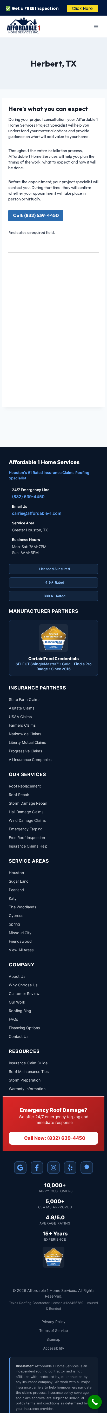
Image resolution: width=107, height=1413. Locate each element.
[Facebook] (37, 1167)
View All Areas (21, 950)
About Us (17, 976)
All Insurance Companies (30, 759)
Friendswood (20, 941)
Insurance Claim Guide (28, 1063)
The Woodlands (22, 907)
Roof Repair (19, 794)
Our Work (17, 1002)
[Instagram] (53, 1167)
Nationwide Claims (25, 734)
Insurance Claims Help (28, 846)
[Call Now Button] (95, 1402)
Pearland (16, 890)
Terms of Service (53, 1330)
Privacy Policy (53, 1321)
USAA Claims (20, 716)
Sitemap (53, 1339)
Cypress (16, 915)
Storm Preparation (25, 1080)
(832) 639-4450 (28, 496)
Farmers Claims (22, 725)
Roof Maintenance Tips (29, 1071)
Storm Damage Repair (28, 803)
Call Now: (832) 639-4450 (54, 1138)
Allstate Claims (22, 708)
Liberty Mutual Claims (27, 742)
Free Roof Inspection (27, 837)
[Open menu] (96, 26)
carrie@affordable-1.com (36, 513)
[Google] (20, 1167)
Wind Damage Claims (27, 820)
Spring (14, 924)
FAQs (13, 1019)
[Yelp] (70, 1167)
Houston (16, 872)
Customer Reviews (25, 993)
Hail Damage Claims (26, 812)
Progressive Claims (25, 751)
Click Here (82, 8)
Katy (13, 898)
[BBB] (87, 1167)
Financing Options (24, 1028)
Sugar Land (19, 881)
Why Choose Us (23, 985)
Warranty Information (27, 1088)
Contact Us (19, 1036)
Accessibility (53, 1348)
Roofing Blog (20, 1010)
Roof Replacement (25, 786)
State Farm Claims (25, 699)
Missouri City (20, 932)
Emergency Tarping (26, 829)
